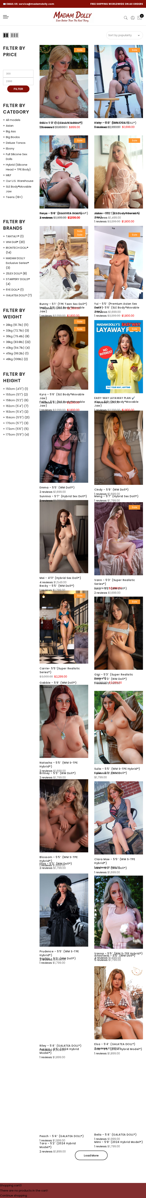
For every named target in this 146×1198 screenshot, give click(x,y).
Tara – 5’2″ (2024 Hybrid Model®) (58, 1145)
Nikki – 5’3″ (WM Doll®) (110, 868)
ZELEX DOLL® (14, 273)
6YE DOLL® (12, 290)
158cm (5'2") (14, 400)
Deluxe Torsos (15, 143)
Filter (18, 88)
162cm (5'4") (14, 406)
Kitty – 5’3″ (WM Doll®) (110, 679)
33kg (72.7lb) (15, 330)
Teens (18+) (14, 197)
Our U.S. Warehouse (19, 181)
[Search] (125, 18)
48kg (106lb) (14, 359)
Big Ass (11, 131)
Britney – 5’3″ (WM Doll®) (58, 773)
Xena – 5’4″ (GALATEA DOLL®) (61, 213)
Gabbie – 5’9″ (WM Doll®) (58, 683)
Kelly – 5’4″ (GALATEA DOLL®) (115, 123)
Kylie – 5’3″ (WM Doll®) (110, 773)
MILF (8, 175)
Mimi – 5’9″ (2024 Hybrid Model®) (118, 1142)
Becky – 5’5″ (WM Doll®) (57, 586)
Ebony (10, 148)
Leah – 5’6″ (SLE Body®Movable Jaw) (62, 309)
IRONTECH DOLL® (17, 248)
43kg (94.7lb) (15, 348)
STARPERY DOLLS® (18, 279)
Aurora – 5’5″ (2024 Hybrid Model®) (59, 1051)
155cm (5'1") (14, 394)
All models (13, 120)
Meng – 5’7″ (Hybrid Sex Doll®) (116, 496)
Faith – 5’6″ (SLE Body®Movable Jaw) (62, 404)
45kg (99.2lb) (15, 353)
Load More (91, 1155)
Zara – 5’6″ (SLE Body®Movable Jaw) (116, 309)
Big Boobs (13, 137)
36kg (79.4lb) (15, 336)
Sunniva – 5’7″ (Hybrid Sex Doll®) (63, 496)
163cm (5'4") (15, 412)
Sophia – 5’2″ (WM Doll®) (58, 958)
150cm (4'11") (15, 389)
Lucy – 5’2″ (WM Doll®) (110, 588)
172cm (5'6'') (14, 429)
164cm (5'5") (15, 417)
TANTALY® (12, 236)
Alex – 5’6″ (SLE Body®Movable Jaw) (116, 404)
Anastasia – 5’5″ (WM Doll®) (114, 955)
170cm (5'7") (14, 423)
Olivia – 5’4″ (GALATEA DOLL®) (61, 123)
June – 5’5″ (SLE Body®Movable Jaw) (117, 215)
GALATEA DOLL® (16, 295)
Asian (9, 126)
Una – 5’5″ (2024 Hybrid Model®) (118, 1049)
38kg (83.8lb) (15, 342)
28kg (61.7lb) (14, 325)
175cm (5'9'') (15, 434)
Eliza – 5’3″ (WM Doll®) (56, 864)
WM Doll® (12, 242)
